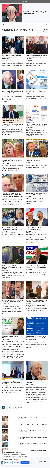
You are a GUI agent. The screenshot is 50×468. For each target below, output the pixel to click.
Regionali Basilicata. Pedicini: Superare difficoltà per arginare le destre (37, 301)
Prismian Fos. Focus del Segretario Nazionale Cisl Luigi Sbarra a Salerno (36, 266)
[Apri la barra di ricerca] (47, 25)
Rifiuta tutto (16, 462)
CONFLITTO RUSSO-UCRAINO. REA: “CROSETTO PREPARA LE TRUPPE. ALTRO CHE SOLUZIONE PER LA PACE (12, 195)
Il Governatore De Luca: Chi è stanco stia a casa (36, 381)
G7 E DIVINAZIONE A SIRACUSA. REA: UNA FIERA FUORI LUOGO (36, 159)
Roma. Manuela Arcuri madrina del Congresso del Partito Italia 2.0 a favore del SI (11, 57)
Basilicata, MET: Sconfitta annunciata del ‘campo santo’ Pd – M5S (36, 228)
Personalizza (8, 462)
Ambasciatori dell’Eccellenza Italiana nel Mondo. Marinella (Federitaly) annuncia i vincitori (12, 302)
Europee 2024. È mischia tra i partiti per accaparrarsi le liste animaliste (12, 228)
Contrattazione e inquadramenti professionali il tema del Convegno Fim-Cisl (12, 382)
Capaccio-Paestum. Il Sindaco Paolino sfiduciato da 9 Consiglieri (33, 424)
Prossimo (20, 407)
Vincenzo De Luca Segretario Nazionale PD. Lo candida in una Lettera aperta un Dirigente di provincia (13, 91)
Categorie (45, 29)
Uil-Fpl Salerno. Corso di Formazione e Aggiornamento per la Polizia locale (36, 90)
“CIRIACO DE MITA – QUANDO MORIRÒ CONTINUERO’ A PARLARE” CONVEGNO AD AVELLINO (36, 126)
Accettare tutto (25, 462)
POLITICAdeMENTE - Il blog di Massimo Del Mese (34, 13)
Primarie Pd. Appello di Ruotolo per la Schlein (12, 337)
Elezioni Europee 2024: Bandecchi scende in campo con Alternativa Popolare (11, 267)
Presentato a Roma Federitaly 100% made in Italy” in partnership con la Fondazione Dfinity (36, 338)
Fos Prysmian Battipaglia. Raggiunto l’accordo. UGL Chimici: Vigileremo (36, 194)
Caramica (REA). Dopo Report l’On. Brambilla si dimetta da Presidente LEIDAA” (12, 160)
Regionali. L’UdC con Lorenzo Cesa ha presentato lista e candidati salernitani (36, 57)
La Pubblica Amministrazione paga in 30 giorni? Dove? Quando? (12, 125)
